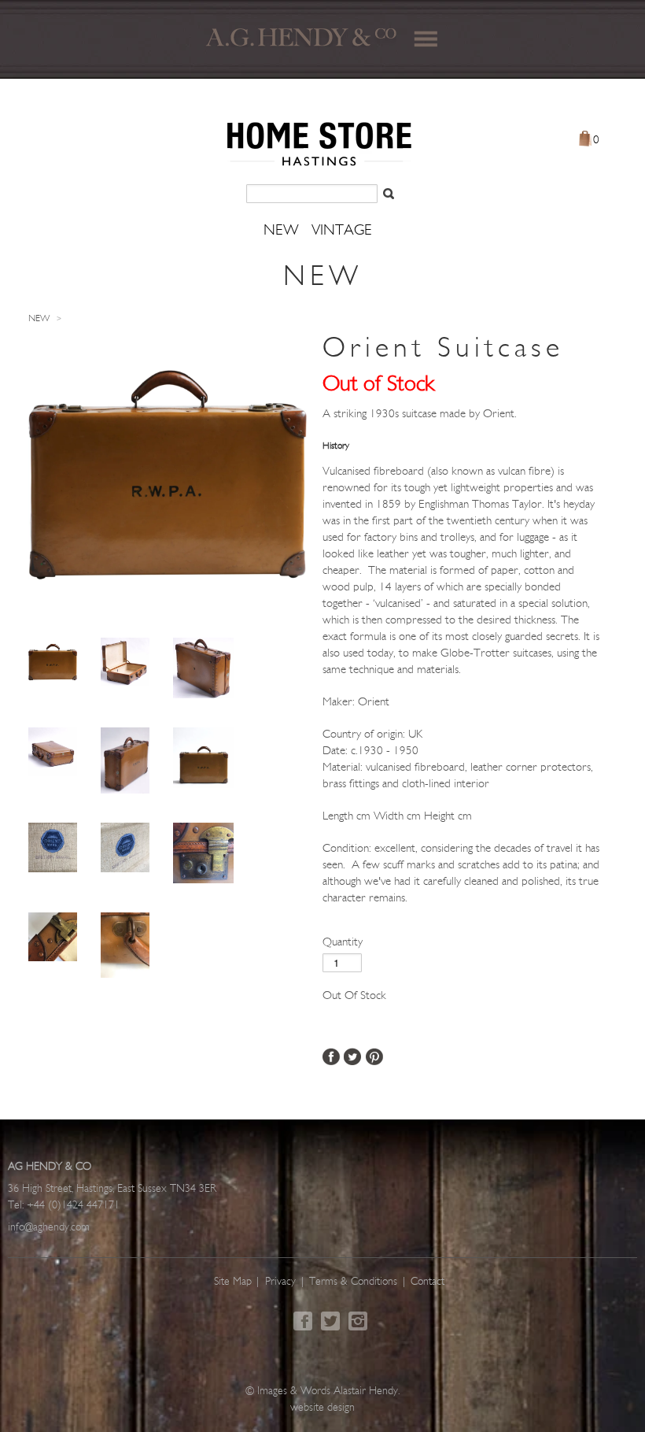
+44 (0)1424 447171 (73, 1206)
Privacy (280, 1282)
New (39, 319)
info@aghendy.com (49, 1228)
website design (322, 1408)
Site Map (233, 1282)
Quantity (342, 943)
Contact (427, 1282)
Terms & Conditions (353, 1282)
